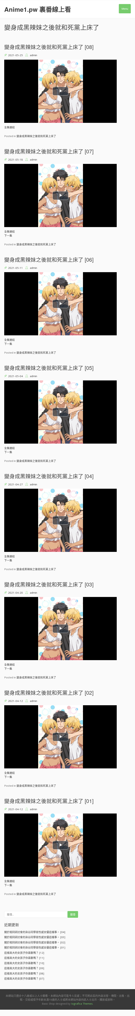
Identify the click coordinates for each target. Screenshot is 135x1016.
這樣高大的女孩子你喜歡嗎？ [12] (24, 952)
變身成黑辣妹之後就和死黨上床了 (36, 136)
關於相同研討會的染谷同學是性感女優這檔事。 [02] (34, 942)
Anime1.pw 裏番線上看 (37, 9)
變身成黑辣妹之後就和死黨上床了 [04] (49, 476)
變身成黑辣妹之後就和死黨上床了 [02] (49, 692)
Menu (124, 8)
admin (33, 55)
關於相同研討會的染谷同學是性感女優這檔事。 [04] (34, 932)
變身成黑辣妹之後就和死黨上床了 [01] (49, 801)
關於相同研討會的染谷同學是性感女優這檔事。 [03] (34, 937)
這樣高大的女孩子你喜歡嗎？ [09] (24, 968)
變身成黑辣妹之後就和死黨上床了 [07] (49, 151)
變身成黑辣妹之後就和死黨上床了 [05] (49, 367)
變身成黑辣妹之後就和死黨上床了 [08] (49, 47)
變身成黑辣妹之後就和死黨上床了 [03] (49, 584)
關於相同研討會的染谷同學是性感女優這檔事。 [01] (34, 947)
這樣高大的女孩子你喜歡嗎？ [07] (24, 978)
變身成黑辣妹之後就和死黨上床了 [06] (49, 259)
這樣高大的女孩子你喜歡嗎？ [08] (24, 973)
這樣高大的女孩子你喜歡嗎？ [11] (24, 957)
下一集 (8, 235)
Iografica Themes (82, 1003)
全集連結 (9, 127)
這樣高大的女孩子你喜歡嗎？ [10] (24, 963)
